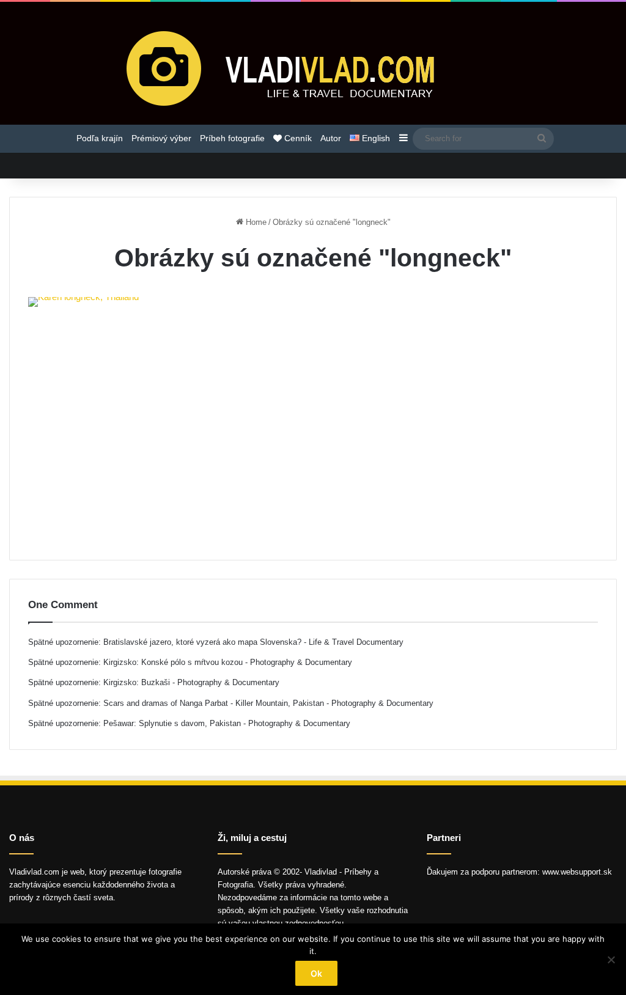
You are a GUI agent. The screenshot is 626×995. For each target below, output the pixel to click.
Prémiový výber (161, 138)
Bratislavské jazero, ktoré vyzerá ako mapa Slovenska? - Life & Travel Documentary (253, 642)
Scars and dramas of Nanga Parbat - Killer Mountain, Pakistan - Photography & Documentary (268, 703)
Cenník (297, 138)
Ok (316, 973)
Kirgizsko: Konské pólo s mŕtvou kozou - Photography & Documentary (227, 662)
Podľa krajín (99, 138)
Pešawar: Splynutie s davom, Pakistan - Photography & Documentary (226, 723)
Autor (330, 138)
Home (255, 222)
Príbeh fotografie (232, 138)
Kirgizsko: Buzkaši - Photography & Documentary (191, 682)
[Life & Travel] (313, 67)
